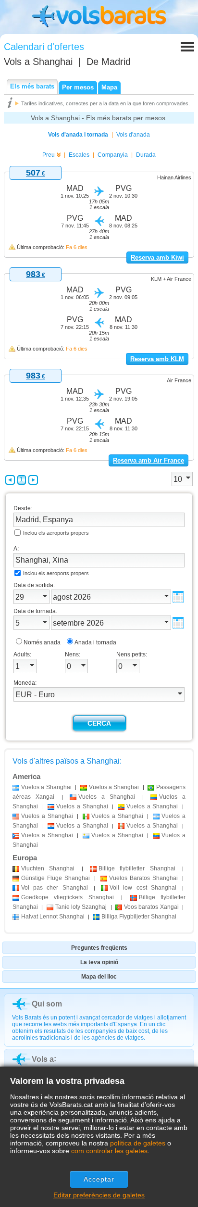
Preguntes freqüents (99, 947)
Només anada (42, 642)
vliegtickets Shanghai (67, 897)
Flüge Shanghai (55, 878)
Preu (48, 154)
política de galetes (137, 1143)
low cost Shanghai (143, 887)
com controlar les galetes (109, 1151)
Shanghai (47, 868)
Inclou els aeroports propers (56, 533)
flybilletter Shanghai (137, 868)
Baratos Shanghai (143, 878)
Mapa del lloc (99, 976)
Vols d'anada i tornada (78, 134)
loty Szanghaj (81, 907)
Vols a (38, 61)
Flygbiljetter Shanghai (138, 916)
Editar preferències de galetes (99, 1195)
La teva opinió (99, 962)
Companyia (113, 154)
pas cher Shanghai (54, 887)
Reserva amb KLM (157, 359)
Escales (79, 154)
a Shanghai (46, 787)
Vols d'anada (133, 134)
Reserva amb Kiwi (157, 257)
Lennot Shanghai (53, 916)
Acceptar (99, 1179)
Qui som (47, 1004)
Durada (146, 154)
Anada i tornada (95, 642)
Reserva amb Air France (148, 460)
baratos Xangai (151, 907)
